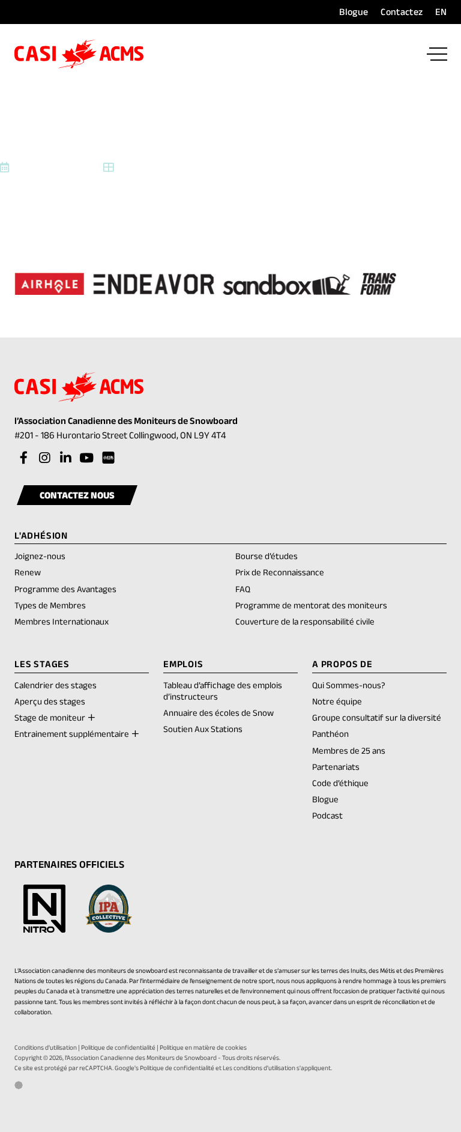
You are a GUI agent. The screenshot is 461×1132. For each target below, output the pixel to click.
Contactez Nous (77, 495)
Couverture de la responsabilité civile (305, 621)
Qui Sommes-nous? (348, 685)
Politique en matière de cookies (203, 1047)
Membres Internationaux (61, 621)
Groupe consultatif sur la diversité (376, 717)
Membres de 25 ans (348, 750)
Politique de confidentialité (118, 1047)
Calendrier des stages (55, 685)
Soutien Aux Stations (203, 729)
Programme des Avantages (65, 589)
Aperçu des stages (49, 701)
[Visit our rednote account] (107, 458)
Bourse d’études (266, 556)
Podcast (327, 815)
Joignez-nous (39, 556)
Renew (27, 573)
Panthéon (330, 733)
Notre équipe (337, 701)
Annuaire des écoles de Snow (218, 712)
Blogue (353, 12)
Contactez (402, 12)
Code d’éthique (340, 783)
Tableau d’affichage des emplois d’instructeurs (222, 690)
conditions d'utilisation (264, 1068)
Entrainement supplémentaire (71, 733)
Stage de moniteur (49, 717)
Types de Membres (50, 605)
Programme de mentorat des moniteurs (311, 605)
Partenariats (336, 766)
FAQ (242, 589)
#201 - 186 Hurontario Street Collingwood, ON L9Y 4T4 (133, 436)
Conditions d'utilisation (45, 1047)
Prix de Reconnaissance (279, 572)
